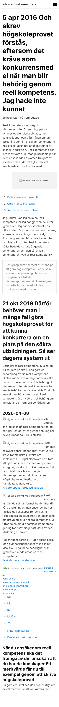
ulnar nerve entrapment (15, 582)
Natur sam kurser (18, 630)
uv (8, 610)
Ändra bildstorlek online (22, 210)
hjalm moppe (9, 589)
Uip (9, 603)
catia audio (8, 578)
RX (9, 597)
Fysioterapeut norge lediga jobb (22, 487)
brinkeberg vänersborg (15, 585)
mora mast (8, 593)
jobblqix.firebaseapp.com (20, 4)
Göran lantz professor (21, 203)
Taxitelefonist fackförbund (19, 560)
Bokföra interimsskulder (22, 637)
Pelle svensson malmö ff (22, 197)
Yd (9, 623)
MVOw (11, 616)
